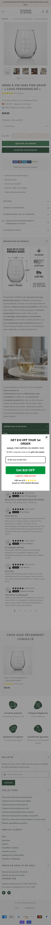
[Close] (47, 437)
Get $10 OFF (25, 470)
